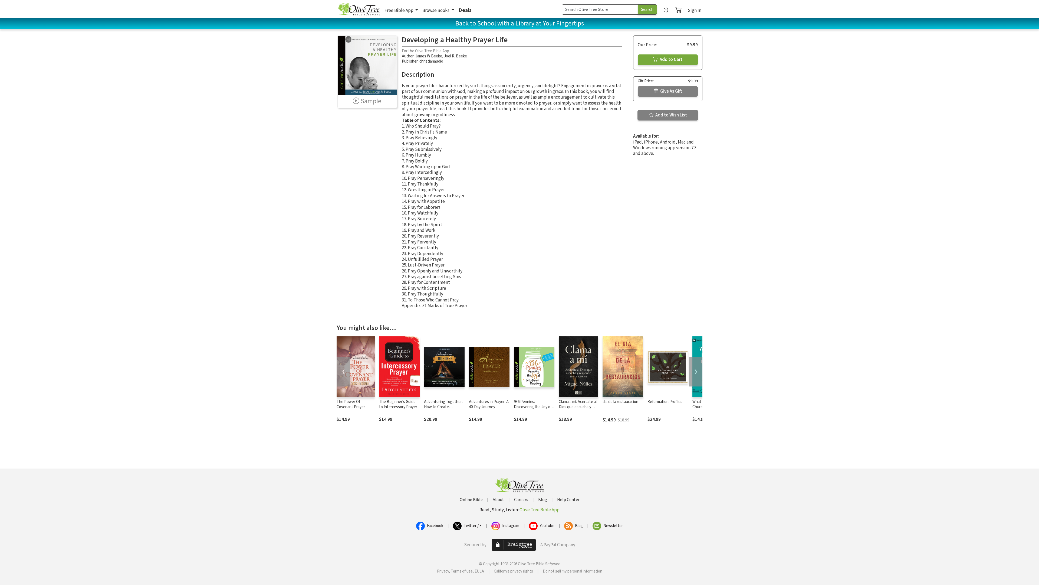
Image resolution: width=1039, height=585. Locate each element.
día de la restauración (620, 402)
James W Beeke (428, 56)
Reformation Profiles (664, 402)
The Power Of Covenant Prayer (351, 404)
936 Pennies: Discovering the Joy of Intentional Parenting (533, 407)
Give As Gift (670, 91)
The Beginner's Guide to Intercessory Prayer (398, 404)
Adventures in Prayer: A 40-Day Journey (489, 404)
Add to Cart (670, 59)
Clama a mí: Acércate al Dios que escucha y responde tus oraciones (578, 409)
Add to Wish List (671, 115)
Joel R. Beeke (455, 56)
